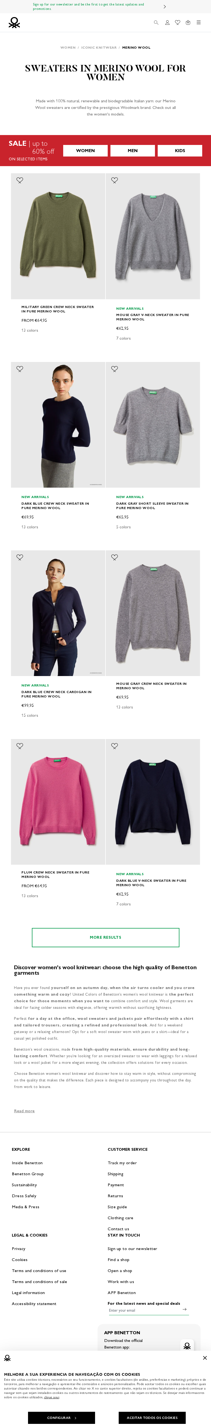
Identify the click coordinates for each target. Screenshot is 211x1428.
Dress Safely (24, 1195)
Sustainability (24, 1184)
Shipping (115, 1173)
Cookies (20, 1259)
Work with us (121, 1281)
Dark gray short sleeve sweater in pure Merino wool (152, 505)
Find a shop (119, 1259)
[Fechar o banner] (205, 1358)
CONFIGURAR (59, 1418)
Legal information (28, 1292)
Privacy (19, 1248)
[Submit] (184, 1309)
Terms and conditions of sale (39, 1281)
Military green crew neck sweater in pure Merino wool (57, 309)
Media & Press (26, 1206)
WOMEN (85, 150)
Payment (116, 1184)
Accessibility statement (34, 1303)
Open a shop (120, 1270)
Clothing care (121, 1217)
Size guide (117, 1206)
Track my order (122, 1162)
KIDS (180, 150)
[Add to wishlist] (19, 180)
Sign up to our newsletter (132, 1248)
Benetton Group (28, 1173)
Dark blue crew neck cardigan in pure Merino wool (56, 694)
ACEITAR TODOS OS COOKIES (152, 1418)
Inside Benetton (27, 1162)
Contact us (118, 1228)
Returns (115, 1195)
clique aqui (51, 1397)
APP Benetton (122, 1292)
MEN (133, 150)
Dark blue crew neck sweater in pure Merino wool (55, 505)
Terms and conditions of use (39, 1270)
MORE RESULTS (105, 937)
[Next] (164, 6)
